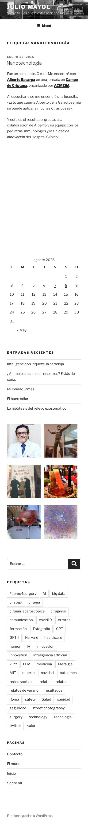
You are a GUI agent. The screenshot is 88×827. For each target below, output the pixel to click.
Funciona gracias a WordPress (30, 816)
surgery (16, 717)
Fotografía (41, 629)
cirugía (34, 602)
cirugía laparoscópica (27, 611)
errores (64, 620)
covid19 (45, 620)
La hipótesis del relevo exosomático (36, 408)
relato (45, 682)
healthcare (53, 637)
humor (15, 646)
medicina (44, 664)
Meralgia (65, 664)
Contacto (15, 754)
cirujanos (58, 611)
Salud (46, 699)
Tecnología (63, 717)
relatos (61, 682)
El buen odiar (17, 399)
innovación (45, 646)
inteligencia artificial (50, 655)
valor (31, 726)
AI (44, 594)
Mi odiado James (20, 389)
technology (38, 717)
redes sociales (22, 682)
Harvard (31, 637)
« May (22, 330)
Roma (14, 699)
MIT (13, 673)
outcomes (68, 673)
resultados (53, 690)
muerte (28, 673)
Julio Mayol (28, 7)
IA (28, 646)
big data (58, 594)
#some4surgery (23, 594)
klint (13, 664)
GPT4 (14, 637)
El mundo (15, 764)
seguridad (18, 708)
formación (18, 629)
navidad (47, 673)
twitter (15, 726)
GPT (59, 629)
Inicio (11, 773)
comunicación (21, 620)
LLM (27, 664)
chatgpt (16, 602)
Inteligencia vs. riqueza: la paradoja (35, 364)
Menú (46, 25)
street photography (48, 708)
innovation (18, 655)
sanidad (63, 699)
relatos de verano (24, 690)
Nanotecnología (24, 63)
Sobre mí (14, 783)
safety (30, 699)
